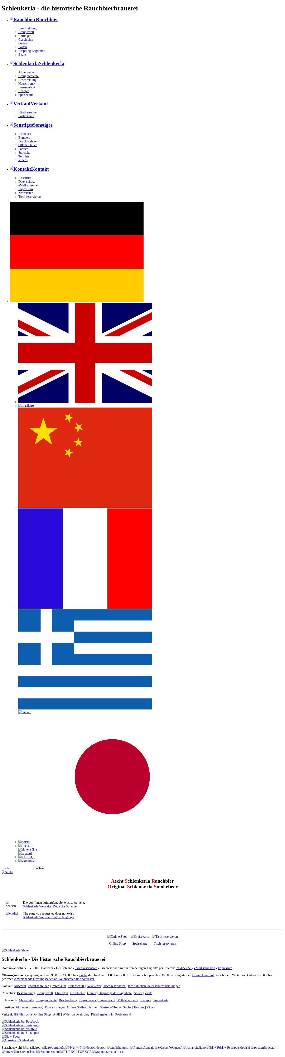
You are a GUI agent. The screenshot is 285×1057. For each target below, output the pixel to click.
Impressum (25, 189)
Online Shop (117, 943)
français (149, 1047)
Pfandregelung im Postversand (111, 1014)
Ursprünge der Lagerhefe (115, 993)
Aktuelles (24, 134)
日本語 (225, 1047)
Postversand (26, 116)
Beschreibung (27, 28)
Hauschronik (26, 83)
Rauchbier (47, 19)
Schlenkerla (51, 63)
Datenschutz (26, 181)
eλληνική (176, 1047)
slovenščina (27, 1051)
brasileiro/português (52, 1047)
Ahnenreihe (26, 72)
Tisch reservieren (29, 196)
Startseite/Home (110, 1007)
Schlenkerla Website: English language (48, 917)
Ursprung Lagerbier (31, 51)
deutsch (101, 1047)
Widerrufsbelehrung (76, 1014)
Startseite (24, 152)
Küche (83, 975)
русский (271, 1047)
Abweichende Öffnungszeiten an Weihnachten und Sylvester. (54, 979)
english (124, 1047)
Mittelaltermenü (127, 1000)
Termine (23, 156)
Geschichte (25, 39)
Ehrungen (24, 36)
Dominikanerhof (203, 975)
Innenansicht (26, 87)
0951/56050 (184, 968)
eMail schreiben (28, 185)
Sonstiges (43, 125)
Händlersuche (27, 112)
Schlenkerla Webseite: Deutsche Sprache (50, 906)
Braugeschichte (28, 76)
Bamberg (24, 137)
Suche (127, 1007)
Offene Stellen (27, 145)
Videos (23, 160)
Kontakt (40, 169)
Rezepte (23, 91)
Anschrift (24, 178)
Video (151, 1007)
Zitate (22, 54)
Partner (23, 149)
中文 (79, 1047)
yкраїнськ (116, 1051)
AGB (56, 1014)
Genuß (22, 43)
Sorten (22, 47)
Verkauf (39, 103)
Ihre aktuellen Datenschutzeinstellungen (154, 986)
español (55, 1051)
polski (246, 1047)
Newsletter (25, 193)
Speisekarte (25, 95)
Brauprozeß (26, 32)
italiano (201, 1047)
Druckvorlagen (28, 141)
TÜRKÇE (84, 1051)
